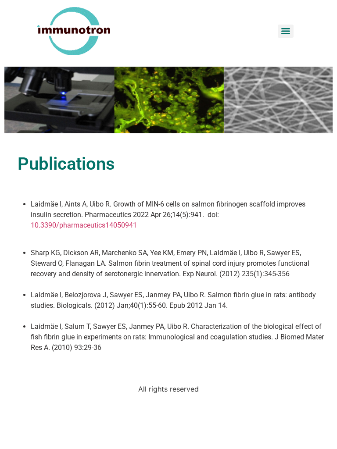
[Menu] (286, 31)
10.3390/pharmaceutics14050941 (84, 225)
